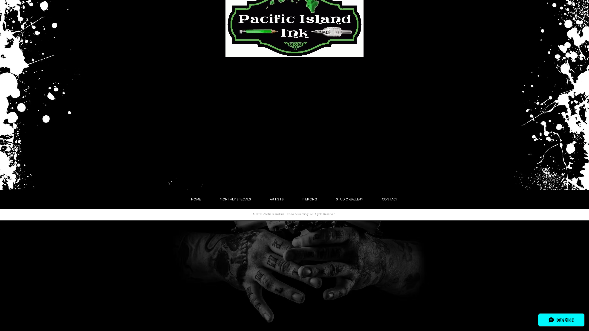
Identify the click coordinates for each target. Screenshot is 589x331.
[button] (276, 199)
